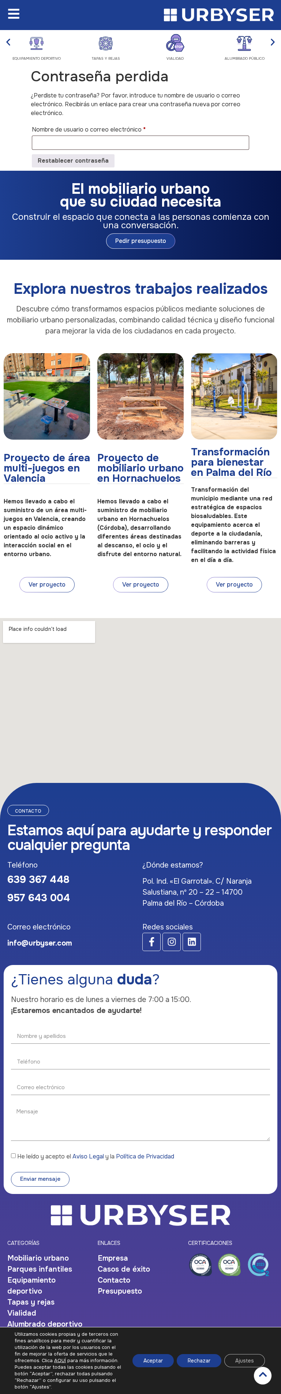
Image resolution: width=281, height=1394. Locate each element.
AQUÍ (60, 1360)
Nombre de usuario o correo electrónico (103, 128)
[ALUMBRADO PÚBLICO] (244, 43)
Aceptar (153, 1360)
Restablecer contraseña (73, 160)
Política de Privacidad (145, 1156)
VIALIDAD (175, 58)
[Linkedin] (192, 942)
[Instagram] (171, 942)
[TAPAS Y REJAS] (106, 43)
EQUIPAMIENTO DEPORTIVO (36, 58)
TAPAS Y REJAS (106, 58)
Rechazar (199, 1360)
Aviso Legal (88, 1156)
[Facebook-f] (151, 942)
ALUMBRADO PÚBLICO (245, 58)
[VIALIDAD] (175, 43)
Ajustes (244, 1360)
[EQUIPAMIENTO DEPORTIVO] (36, 43)
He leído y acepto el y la (95, 1156)
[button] (8, 42)
